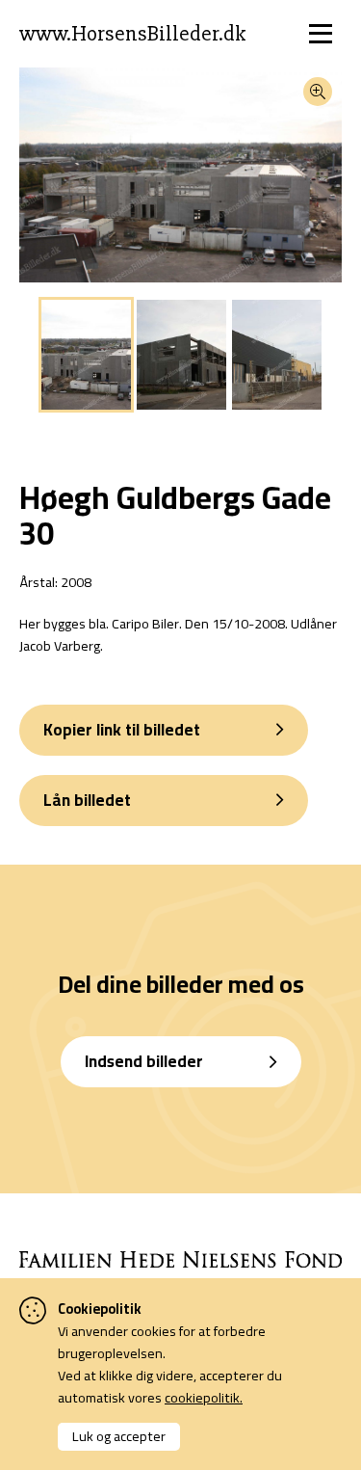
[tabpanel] (86, 355)
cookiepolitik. (204, 1397)
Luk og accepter (119, 1436)
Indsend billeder (144, 1061)
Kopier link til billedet (121, 729)
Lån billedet (87, 800)
